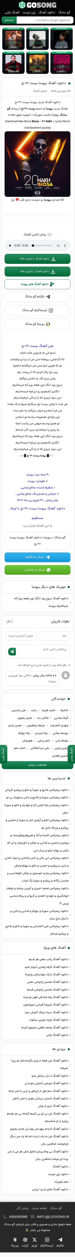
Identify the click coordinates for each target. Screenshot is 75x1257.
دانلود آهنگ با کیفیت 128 (34, 271)
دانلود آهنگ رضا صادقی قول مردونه (45, 997)
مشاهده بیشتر (37, 765)
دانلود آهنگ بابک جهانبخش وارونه (46, 974)
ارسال (12, 651)
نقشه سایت (39, 1208)
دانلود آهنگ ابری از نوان (53, 1106)
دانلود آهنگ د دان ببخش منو (49, 1076)
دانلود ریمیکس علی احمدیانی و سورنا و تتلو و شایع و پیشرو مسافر (37, 930)
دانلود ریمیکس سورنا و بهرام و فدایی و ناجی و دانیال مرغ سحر (39, 915)
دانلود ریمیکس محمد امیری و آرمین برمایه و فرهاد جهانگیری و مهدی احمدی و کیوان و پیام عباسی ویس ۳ (37, 896)
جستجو (9, 20)
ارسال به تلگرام (34, 557)
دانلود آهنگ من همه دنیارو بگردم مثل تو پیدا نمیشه (39, 1064)
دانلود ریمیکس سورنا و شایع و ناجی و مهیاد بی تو (37, 797)
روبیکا (15, 1245)
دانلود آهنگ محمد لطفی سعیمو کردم (44, 1027)
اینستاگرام (47, 1245)
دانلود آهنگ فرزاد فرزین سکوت (48, 1020)
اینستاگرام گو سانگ (34, 310)
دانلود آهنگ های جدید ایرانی (50, 1189)
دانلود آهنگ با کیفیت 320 (35, 259)
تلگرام (60, 1245)
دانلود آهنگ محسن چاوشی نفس (47, 982)
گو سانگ (37, 5)
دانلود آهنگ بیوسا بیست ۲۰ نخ (43, 83)
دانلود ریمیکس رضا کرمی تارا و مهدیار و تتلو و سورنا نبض (36, 809)
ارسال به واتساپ (35, 570)
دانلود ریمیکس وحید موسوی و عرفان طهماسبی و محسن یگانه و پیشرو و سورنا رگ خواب (38, 877)
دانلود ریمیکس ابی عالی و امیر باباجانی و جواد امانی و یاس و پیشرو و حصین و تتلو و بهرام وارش (37, 862)
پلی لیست (29, 12)
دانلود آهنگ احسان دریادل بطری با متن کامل (40, 1098)
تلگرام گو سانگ (34, 296)
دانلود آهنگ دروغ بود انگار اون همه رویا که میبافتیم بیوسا (41, 602)
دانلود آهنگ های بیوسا (35, 284)
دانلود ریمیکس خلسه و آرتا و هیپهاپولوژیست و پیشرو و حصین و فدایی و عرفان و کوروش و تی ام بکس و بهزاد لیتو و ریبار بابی (38, 843)
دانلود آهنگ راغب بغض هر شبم (48, 959)
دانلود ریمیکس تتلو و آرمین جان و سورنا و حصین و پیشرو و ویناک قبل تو (37, 824)
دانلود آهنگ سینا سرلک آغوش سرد (46, 1012)
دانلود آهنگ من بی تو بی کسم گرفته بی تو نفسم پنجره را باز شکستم (38, 1118)
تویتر (34, 1245)
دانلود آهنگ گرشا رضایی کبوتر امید (46, 967)
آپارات (25, 1245)
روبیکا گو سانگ (35, 324)
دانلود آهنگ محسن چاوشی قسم (47, 990)
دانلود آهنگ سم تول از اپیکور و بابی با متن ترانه (38, 1091)
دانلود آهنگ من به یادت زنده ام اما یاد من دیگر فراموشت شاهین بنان (39, 1140)
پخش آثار (22, 1208)
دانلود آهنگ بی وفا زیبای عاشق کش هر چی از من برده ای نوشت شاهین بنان (38, 1155)
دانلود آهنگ (47, 12)
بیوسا (47, 537)
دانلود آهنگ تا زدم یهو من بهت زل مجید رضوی (39, 1129)
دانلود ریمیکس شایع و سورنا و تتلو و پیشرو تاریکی (36, 790)
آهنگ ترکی (12, 12)
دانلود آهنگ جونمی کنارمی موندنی (46, 1083)
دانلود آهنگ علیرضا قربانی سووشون (45, 1005)
